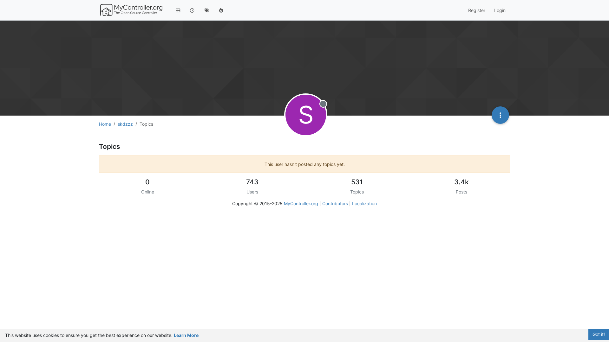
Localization (364, 203)
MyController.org (301, 203)
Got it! (599, 334)
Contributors (335, 203)
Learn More (186, 335)
